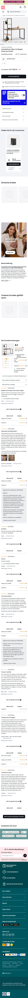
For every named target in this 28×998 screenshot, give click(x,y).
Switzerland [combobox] (7, 973)
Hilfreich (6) (9, 629)
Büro (4, 15)
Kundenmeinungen (6, 963)
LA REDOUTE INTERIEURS (6, 47)
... (1, 15)
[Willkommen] (20, 7)
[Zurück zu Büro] (2, 19)
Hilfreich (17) (9, 706)
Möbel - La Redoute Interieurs (11, 832)
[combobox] (14, 376)
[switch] (16, 95)
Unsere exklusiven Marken (8, 915)
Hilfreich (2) (9, 416)
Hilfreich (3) (9, 478)
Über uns (4, 903)
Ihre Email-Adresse (6, 852)
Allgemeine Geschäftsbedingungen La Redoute (12, 962)
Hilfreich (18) (9, 753)
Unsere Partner (6, 909)
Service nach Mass (6, 897)
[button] (25, 7)
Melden (19, 416)
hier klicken (24, 860)
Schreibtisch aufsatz (8, 836)
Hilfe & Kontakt (6, 891)
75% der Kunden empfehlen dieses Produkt (19, 370)
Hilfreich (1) (10, 581)
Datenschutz (15, 963)
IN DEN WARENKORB (13, 76)
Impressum (11, 965)
